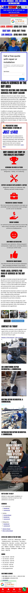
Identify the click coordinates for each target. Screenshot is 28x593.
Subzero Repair (6, 529)
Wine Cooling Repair (7, 531)
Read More (14, 486)
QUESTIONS (14, 15)
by (23, 25)
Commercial (7, 510)
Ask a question (19, 337)
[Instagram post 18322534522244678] (23, 314)
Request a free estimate (7, 337)
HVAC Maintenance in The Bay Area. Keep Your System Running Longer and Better (14, 452)
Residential (6, 508)
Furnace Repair (7, 515)
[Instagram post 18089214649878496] (5, 314)
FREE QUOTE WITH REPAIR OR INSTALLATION (14, 11)
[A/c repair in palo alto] (14, 314)
